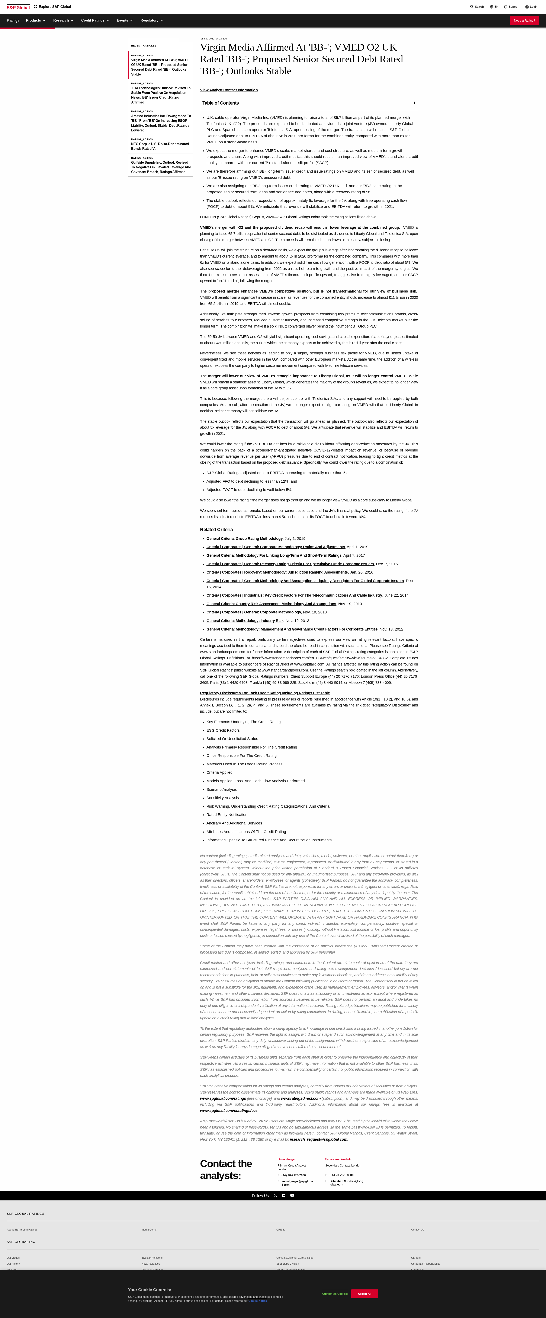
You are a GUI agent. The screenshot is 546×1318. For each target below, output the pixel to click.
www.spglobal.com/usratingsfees (228, 1110)
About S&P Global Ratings (22, 1229)
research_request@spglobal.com (318, 1139)
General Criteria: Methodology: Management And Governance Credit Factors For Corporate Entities (292, 629)
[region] (273, 1294)
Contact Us (417, 1229)
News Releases (151, 1264)
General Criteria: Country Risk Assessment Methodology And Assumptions (271, 604)
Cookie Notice (257, 1300)
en (496, 6)
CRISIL (280, 1229)
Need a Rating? (524, 20)
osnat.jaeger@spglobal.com (297, 1183)
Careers (416, 1258)
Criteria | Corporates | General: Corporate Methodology (253, 612)
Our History (13, 1264)
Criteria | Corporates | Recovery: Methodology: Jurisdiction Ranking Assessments (277, 572)
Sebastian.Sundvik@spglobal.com (346, 1182)
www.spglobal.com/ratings (223, 1098)
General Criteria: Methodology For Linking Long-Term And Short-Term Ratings (273, 555)
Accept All (365, 1293)
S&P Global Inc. (21, 1242)
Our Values (13, 1258)
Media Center (149, 1229)
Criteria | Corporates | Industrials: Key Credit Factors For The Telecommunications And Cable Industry (294, 595)
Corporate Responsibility (425, 1264)
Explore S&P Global (55, 7)
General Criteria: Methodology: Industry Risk (244, 621)
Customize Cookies (335, 1293)
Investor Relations (152, 1258)
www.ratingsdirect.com (301, 1098)
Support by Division (287, 1264)
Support (514, 6)
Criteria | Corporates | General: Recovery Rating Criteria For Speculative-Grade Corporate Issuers (290, 564)
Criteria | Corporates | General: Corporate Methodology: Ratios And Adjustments (275, 547)
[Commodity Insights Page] (276, 1195)
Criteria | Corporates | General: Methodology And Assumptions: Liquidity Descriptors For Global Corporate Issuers (305, 581)
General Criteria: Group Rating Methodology (244, 538)
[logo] (18, 7)
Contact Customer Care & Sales (294, 1258)
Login (533, 6)
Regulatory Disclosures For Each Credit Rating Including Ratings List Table (265, 693)
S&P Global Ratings (25, 1213)
